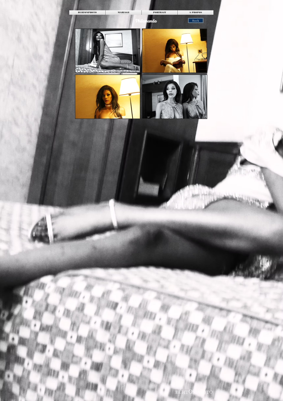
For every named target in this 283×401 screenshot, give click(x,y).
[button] (107, 50)
